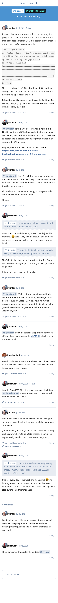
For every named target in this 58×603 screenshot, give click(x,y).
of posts (27, 3)
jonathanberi (12, 393)
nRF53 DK (35, 336)
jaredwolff (11, 176)
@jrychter (45, 552)
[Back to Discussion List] (3, 3)
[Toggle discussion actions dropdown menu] (55, 3)
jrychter (10, 128)
